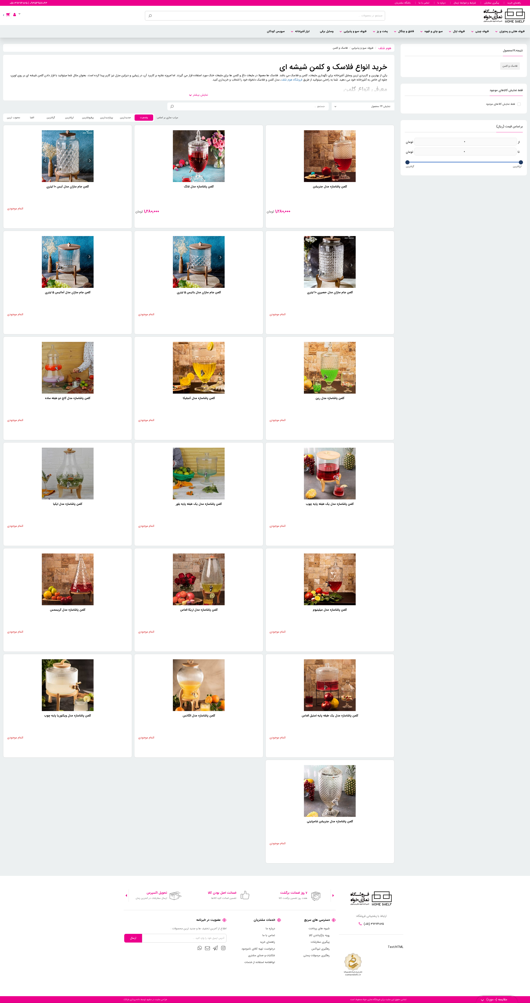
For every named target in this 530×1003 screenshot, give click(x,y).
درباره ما (441, 3)
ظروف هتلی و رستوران (512, 31)
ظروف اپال (459, 31)
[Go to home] (384, 47)
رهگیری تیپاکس (320, 949)
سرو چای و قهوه (433, 31)
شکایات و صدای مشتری (261, 956)
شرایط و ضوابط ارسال (465, 3)
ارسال (133, 938)
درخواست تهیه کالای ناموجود (258, 949)
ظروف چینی (482, 31)
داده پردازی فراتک (132, 999)
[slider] (521, 162)
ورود (16, 12)
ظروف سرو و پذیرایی (355, 31)
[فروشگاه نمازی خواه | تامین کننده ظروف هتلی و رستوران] (504, 15)
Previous (333, 895)
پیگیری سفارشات (320, 942)
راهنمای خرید (514, 3)
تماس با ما (424, 3)
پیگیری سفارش (491, 3)
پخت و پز (382, 31)
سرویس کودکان (276, 31)
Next (126, 895)
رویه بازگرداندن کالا (319, 935)
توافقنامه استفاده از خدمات (260, 962)
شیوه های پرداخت (319, 929)
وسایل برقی (326, 31)
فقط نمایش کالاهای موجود (500, 104)
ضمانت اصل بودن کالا (222, 892)
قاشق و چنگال (406, 31)
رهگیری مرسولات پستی (316, 956)
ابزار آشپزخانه (302, 31)
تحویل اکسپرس (157, 892)
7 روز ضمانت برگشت (293, 892)
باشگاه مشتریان (403, 3)
